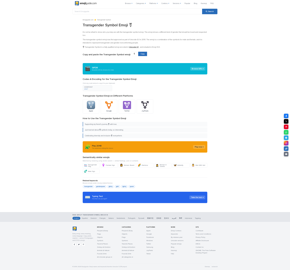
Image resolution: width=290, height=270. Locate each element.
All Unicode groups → (104, 257)
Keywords (174, 234)
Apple (148, 231)
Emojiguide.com (88, 20)
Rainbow (143, 165)
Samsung (149, 247)
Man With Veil (198, 165)
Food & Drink (101, 254)
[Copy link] (286, 148)
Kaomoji (204, 3)
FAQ (212, 3)
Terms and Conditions (203, 234)
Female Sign (108, 165)
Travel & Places (102, 244)
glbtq (110, 186)
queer (132, 186)
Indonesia (188, 218)
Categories (141, 3)
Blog (195, 3)
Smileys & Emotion (103, 247)
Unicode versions (177, 241)
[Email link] (286, 154)
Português (131, 218)
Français (103, 218)
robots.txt (215, 267)
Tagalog (198, 218)
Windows (149, 241)
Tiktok (148, 254)
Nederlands (121, 218)
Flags (99, 234)
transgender (88, 186)
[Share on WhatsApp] (286, 132)
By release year (176, 237)
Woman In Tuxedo (161, 165)
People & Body (102, 231)
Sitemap (207, 267)
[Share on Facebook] (286, 116)
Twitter (148, 244)
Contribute (199, 231)
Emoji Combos (176, 231)
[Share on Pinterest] (286, 127)
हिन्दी (180, 218)
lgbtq (124, 186)
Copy (143, 54)
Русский (141, 218)
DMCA (198, 244)
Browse (128, 3)
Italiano (111, 218)
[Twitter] (79, 244)
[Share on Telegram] (286, 137)
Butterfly (178, 165)
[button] (97, 88)
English (76, 218)
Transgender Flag (90, 165)
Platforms (153, 3)
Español (85, 218)
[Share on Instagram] (286, 143)
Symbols (100, 241)
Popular (187, 3)
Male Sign (89, 171)
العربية (174, 218)
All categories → (127, 257)
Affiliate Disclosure (202, 241)
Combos (165, 3)
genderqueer (100, 186)
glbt (117, 186)
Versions (177, 3)
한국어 (166, 218)
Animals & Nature (103, 250)
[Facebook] (74, 244)
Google (149, 234)
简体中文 (150, 218)
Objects (100, 237)
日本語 (158, 218)
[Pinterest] (83, 244)
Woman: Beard (127, 165)
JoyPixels (149, 250)
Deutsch (94, 218)
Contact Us (200, 247)
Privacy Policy (200, 237)
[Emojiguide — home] (86, 3)
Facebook (150, 237)
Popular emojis (176, 244)
